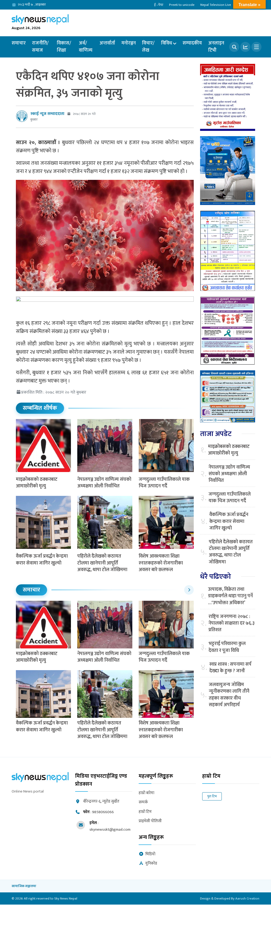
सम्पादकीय (192, 43)
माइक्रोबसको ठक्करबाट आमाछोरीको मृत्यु (36, 482)
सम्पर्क (143, 802)
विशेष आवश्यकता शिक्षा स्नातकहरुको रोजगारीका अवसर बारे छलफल (161, 562)
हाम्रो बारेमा (146, 793)
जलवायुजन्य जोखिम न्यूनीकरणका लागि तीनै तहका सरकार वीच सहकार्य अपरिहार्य (229, 695)
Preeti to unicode (182, 5)
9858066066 (103, 812)
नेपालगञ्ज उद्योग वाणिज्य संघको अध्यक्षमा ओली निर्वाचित (104, 482)
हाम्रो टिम (145, 812)
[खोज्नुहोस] (234, 47)
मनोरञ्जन (128, 43)
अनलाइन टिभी (216, 46)
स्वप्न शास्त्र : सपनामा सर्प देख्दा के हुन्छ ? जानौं (230, 667)
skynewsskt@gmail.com (109, 829)
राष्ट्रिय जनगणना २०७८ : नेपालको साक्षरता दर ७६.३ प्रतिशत (232, 623)
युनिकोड (151, 864)
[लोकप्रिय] (245, 47)
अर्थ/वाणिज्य (85, 46)
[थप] (256, 47)
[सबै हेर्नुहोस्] (189, 590)
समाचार (19, 43)
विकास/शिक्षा (64, 46)
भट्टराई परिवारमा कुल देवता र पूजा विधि (227, 647)
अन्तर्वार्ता (107, 43)
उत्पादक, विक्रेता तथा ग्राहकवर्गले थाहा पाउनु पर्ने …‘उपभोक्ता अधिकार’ (230, 596)
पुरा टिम (212, 796)
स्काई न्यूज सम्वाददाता (47, 113)
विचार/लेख (148, 46)
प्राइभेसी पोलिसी (150, 821)
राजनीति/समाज (40, 46)
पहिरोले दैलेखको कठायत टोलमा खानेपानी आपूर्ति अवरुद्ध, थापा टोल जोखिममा (102, 562)
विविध (166, 43)
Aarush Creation (247, 898)
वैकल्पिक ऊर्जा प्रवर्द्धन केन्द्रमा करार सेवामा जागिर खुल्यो (42, 559)
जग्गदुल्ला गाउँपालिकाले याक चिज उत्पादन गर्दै (164, 482)
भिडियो (150, 854)
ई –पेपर (158, 5)
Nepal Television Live (215, 5)
